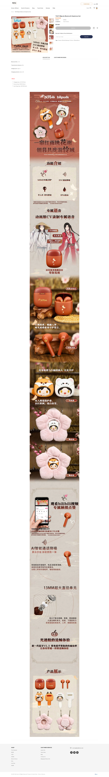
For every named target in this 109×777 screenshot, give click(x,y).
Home (12, 11)
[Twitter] (74, 752)
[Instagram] (77, 752)
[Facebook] (71, 752)
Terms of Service (41, 774)
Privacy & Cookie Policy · (33, 774)
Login (95, 4)
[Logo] (14, 3)
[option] (29, 34)
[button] (58, 18)
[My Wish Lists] (94, 8)
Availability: (57, 21)
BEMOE (64, 19)
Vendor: (57, 19)
